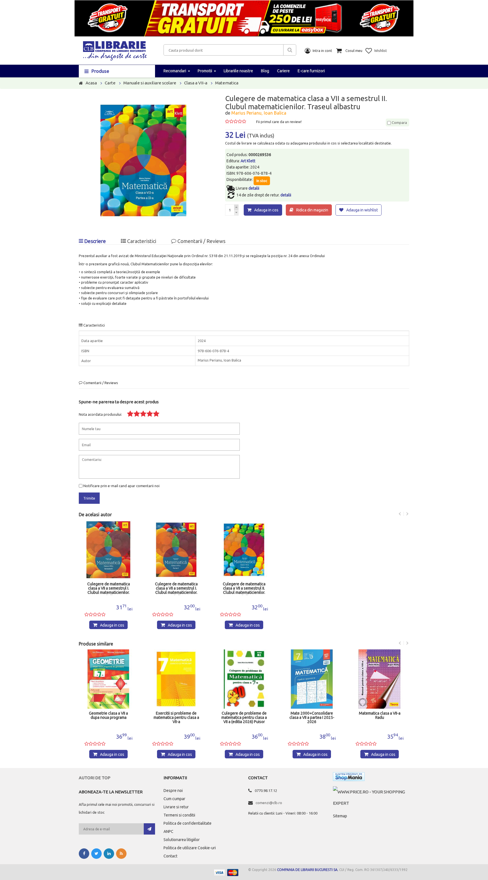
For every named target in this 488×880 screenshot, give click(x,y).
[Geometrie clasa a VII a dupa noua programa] (108, 679)
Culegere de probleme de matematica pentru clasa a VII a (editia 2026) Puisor (244, 717)
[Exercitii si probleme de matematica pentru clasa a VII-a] (176, 679)
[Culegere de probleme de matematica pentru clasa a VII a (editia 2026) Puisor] (244, 679)
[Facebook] (84, 853)
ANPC (168, 831)
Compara (399, 122)
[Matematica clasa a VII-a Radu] (379, 679)
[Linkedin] (109, 853)
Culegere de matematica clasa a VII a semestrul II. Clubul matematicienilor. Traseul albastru (244, 588)
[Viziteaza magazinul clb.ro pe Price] (371, 791)
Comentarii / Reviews (200, 241)
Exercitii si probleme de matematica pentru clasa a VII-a (176, 717)
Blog (265, 71)
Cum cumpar (174, 798)
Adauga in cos (266, 210)
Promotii (205, 71)
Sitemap (340, 816)
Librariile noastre (238, 71)
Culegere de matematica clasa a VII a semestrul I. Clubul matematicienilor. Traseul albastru (108, 588)
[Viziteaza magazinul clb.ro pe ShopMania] (349, 777)
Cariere (283, 71)
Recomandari (175, 71)
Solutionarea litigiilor (182, 839)
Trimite (89, 498)
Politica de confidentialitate (188, 823)
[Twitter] (96, 853)
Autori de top (94, 777)
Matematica (226, 82)
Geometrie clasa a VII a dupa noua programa (108, 715)
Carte (110, 82)
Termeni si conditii (179, 815)
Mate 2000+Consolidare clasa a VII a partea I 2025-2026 (311, 717)
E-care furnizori (311, 71)
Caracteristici (141, 241)
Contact (170, 856)
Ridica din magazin (312, 210)
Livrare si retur (176, 807)
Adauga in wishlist (362, 210)
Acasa (91, 82)
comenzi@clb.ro (269, 803)
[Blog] (121, 853)
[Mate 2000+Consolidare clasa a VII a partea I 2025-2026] (311, 679)
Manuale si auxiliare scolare (149, 82)
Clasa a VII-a (195, 82)
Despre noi (173, 790)
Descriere (94, 241)
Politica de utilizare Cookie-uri (190, 848)
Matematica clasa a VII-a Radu (379, 715)
